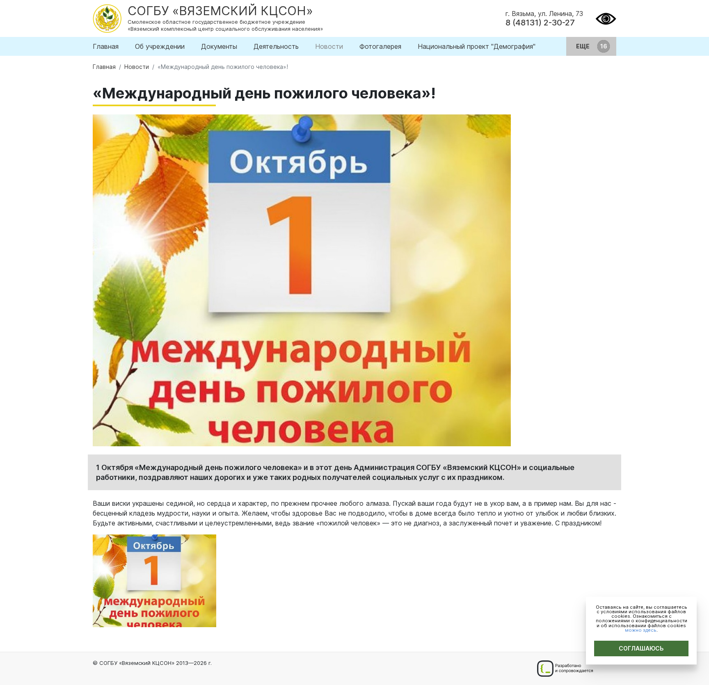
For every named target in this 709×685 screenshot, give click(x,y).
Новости (329, 46)
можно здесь (640, 630)
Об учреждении (160, 46)
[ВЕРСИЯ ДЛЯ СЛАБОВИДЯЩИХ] (605, 18)
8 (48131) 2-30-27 (540, 22)
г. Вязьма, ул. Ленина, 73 (544, 13)
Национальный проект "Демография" (476, 46)
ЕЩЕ (583, 46)
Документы (219, 46)
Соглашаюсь (641, 648)
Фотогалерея (380, 46)
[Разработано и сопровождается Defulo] (564, 668)
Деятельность (276, 46)
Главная (106, 46)
